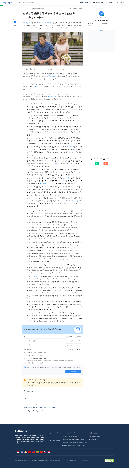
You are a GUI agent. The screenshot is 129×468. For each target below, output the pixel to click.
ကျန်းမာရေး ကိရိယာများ (55, 440)
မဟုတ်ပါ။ (41, 356)
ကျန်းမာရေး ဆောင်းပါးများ (55, 433)
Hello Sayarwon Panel (101, 20)
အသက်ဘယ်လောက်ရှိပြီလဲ (30, 341)
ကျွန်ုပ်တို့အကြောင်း (93, 439)
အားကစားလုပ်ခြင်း (74, 201)
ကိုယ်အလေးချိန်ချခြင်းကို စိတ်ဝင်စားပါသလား (35, 352)
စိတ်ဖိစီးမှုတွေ (51, 76)
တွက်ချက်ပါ (73, 371)
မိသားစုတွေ (35, 276)
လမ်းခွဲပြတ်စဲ (27, 23)
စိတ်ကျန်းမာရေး (25, 8)
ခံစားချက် (66, 178)
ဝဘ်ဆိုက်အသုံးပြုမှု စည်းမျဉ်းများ (70, 436)
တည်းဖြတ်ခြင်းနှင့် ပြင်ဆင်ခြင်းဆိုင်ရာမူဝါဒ (74, 442)
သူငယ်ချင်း (44, 183)
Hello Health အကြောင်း (94, 436)
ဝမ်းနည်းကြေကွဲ (37, 86)
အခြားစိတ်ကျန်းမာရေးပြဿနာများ (38, 8)
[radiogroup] (73, 337)
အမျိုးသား (70, 336)
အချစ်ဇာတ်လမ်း (52, 97)
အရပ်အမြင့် (27, 345)
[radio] (67, 337)
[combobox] (78, 345)
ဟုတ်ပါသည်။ (30, 356)
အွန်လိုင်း (55, 118)
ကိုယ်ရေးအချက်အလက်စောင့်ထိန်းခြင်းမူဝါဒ (73, 439)
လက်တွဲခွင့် (53, 163)
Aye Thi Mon (91, 23)
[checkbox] (25, 367)
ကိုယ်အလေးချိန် (27, 349)
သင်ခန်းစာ (70, 147)
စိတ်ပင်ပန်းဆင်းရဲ (45, 23)
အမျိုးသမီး (79, 336)
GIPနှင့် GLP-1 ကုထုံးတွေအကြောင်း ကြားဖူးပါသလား (35, 358)
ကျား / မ (25, 336)
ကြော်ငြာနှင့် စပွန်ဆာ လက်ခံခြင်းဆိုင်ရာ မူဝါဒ (74, 445)
